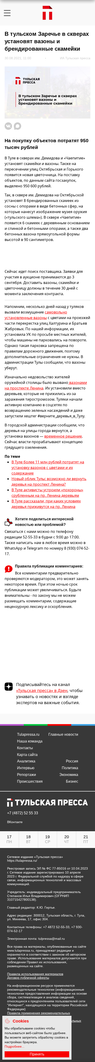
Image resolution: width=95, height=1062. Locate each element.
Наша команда (29, 741)
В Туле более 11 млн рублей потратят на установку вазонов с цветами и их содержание (48, 467)
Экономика (68, 775)
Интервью (25, 768)
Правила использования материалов (35, 974)
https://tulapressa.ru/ (22, 860)
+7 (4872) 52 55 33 (22, 813)
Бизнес (72, 781)
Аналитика (26, 761)
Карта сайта (27, 755)
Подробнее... (14, 1046)
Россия (72, 761)
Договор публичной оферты (28, 978)
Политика (70, 768)
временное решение (63, 436)
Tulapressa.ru (28, 734)
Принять (37, 1054)
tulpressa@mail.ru (51, 938)
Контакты (25, 748)
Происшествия (30, 781)
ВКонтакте (15, 822)
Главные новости (63, 734)
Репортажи (26, 775)
